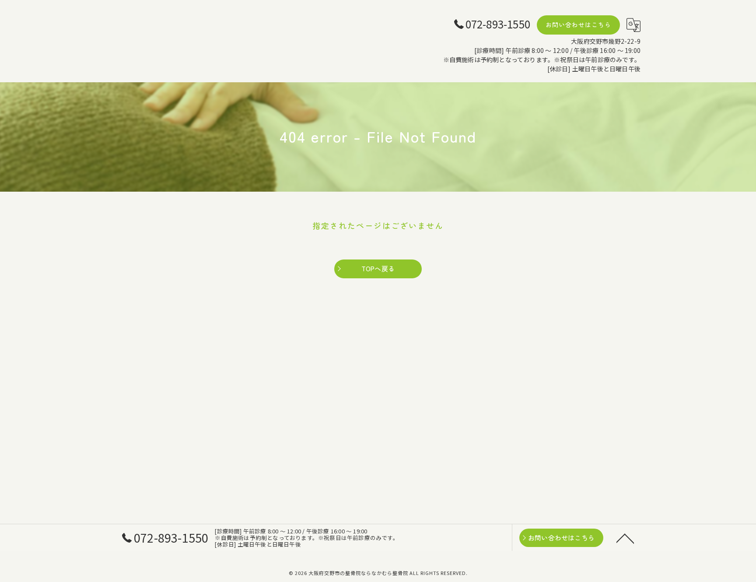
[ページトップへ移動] (625, 538)
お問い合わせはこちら (578, 24)
